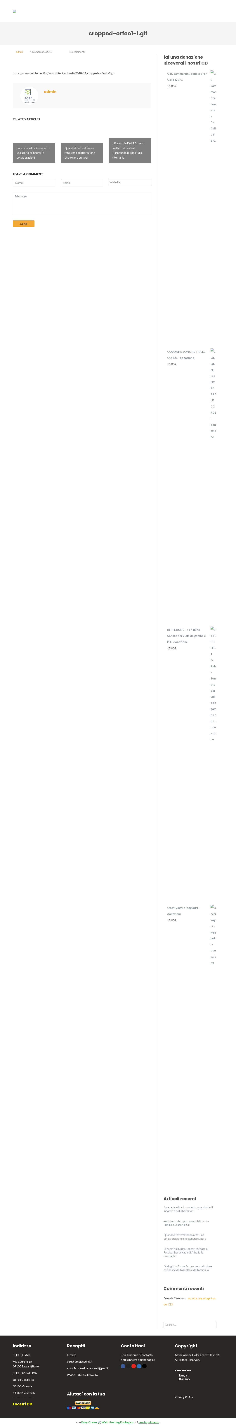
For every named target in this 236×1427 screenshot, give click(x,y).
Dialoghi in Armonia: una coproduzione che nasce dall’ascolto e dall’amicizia (188, 1268)
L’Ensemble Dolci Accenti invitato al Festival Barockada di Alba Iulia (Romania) (186, 1252)
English (184, 1375)
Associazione (54, 7)
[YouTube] (133, 1366)
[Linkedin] (139, 1366)
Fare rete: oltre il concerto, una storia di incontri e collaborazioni (188, 1209)
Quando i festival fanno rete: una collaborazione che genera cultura (185, 1236)
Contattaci (204, 14)
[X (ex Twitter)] (128, 1366)
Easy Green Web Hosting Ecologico (107, 1422)
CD (165, 7)
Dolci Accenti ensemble (89, 7)
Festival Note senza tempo (134, 7)
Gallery (182, 7)
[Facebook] (123, 1366)
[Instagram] (144, 1366)
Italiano (184, 1379)
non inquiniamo (148, 1422)
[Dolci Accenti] (14, 11)
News (201, 7)
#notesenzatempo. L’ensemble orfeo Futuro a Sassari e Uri (186, 1222)
